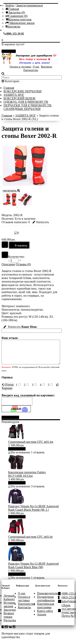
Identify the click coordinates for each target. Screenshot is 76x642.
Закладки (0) (16, 12)
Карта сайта (45, 611)
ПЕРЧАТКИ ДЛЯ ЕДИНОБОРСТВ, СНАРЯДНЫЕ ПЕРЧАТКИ (28, 107)
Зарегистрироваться (29, 5)
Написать (42, 222)
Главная (13, 9)
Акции (41, 614)
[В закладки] (5, 244)
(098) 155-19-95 (15, 33)
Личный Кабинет (9, 597)
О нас (36, 66)
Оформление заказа (21, 23)
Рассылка (10, 620)
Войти (9, 5)
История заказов (9, 604)
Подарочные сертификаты (46, 598)
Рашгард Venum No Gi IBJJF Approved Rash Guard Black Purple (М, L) (33, 508)
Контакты (13, 26)
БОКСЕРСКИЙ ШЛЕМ (19, 98)
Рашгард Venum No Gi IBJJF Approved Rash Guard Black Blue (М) (33, 565)
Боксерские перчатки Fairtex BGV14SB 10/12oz (27, 474)
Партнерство (30, 70)
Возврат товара (9, 615)
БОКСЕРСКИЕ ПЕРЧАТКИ (23, 91)
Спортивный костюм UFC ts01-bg (30, 441)
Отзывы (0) (23, 264)
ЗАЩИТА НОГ (14, 94)
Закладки (10, 609)
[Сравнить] (5, 254)
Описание (8, 264)
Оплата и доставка (20, 66)
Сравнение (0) (18, 16)
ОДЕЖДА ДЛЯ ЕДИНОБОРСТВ (26, 101)
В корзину (18, 448)
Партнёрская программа (45, 605)
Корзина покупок (20, 19)
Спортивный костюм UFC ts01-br (30, 536)
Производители (47, 593)
